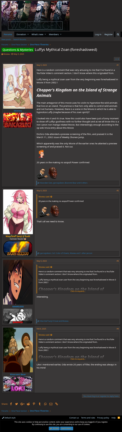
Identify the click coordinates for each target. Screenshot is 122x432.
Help (113, 417)
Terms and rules (88, 417)
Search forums (19, 39)
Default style (9, 417)
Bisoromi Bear (18, 374)
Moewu (6, 54)
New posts (6, 39)
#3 (118, 261)
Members (54, 34)
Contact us (74, 417)
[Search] (118, 34)
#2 (118, 190)
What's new (37, 34)
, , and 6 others (63, 183)
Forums (8, 34)
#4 (118, 329)
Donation (21, 34)
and (54, 321)
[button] (28, 34)
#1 (118, 65)
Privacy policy (103, 417)
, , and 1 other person (66, 253)
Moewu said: (44, 196)
